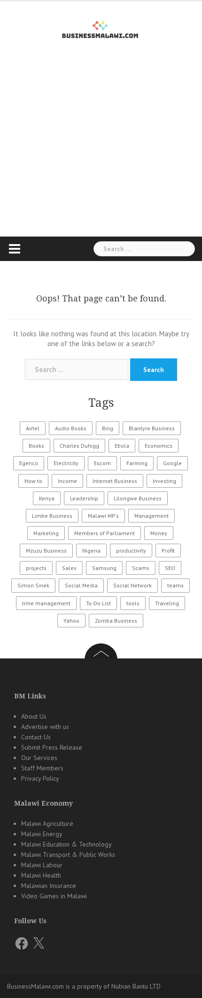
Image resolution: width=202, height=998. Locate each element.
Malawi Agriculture (47, 823)
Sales (69, 567)
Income (67, 480)
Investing (164, 480)
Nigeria (91, 550)
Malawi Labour (41, 865)
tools (133, 603)
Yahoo (71, 620)
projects (36, 567)
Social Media (81, 585)
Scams (140, 567)
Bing (107, 428)
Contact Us (36, 737)
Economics (158, 445)
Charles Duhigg (79, 445)
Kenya (46, 498)
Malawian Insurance (48, 885)
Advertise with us (45, 726)
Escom (102, 463)
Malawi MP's (103, 515)
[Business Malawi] (101, 28)
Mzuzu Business (46, 550)
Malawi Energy (41, 834)
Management (151, 515)
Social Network (132, 585)
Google (172, 463)
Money (158, 533)
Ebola (122, 445)
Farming (137, 463)
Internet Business (115, 480)
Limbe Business (52, 515)
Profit (168, 550)
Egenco (28, 463)
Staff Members (42, 768)
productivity (131, 550)
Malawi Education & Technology (66, 844)
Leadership (84, 498)
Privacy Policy (40, 778)
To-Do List (98, 603)
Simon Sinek (33, 585)
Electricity (66, 463)
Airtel (32, 428)
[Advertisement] (101, 155)
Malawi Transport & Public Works (68, 854)
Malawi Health (41, 875)
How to (33, 480)
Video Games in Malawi (54, 896)
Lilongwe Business (138, 498)
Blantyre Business (152, 428)
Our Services (39, 757)
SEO (170, 567)
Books (36, 445)
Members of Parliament (104, 533)
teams (175, 585)
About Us (34, 716)
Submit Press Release (51, 747)
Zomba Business (116, 620)
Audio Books (70, 428)
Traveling (167, 603)
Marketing (46, 533)
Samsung (104, 567)
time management (46, 603)
